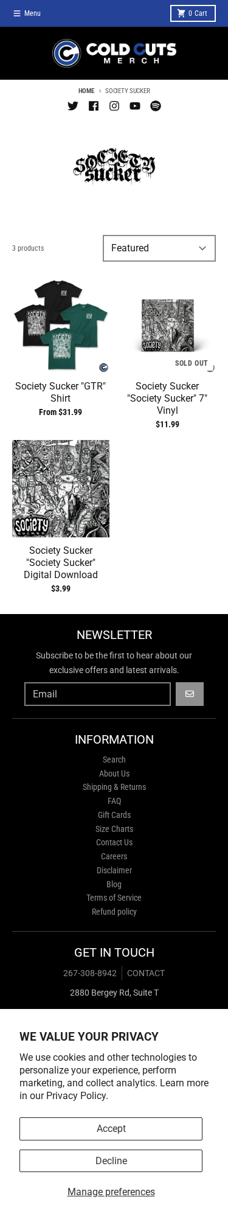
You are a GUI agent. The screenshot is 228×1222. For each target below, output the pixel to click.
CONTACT (146, 973)
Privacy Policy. (77, 1096)
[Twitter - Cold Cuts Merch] (73, 106)
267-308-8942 (90, 973)
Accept (111, 1128)
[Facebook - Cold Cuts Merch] (94, 106)
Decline (111, 1161)
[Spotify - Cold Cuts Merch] (156, 106)
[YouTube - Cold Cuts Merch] (135, 106)
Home (86, 91)
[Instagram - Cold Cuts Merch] (114, 106)
